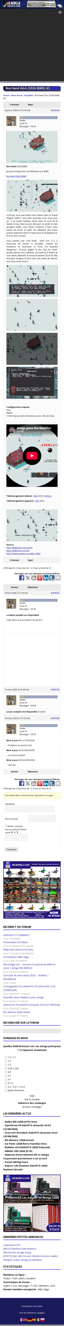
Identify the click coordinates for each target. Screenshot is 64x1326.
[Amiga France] (32, 7)
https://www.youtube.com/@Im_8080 (23, 553)
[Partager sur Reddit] (33, 577)
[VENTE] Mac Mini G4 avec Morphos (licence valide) (30, 1256)
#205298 (55, 718)
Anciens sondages (32, 1106)
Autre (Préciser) (16, 1090)
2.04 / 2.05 (13, 1068)
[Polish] (43, 1319)
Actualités (28, 95)
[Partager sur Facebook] (21, 577)
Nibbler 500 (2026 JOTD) (18, 1151)
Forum (6, 95)
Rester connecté (15, 826)
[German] (30, 1319)
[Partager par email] (58, 577)
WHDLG (48, 496)
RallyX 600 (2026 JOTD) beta (18, 949)
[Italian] (38, 1319)
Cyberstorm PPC (12, 1245)
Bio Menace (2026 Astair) (16, 1012)
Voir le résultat (32, 1099)
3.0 (9, 1072)
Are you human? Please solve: (16, 831)
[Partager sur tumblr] (52, 577)
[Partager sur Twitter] (27, 577)
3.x (9, 1079)
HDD (35, 496)
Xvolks (6, 1278)
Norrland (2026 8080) (16, 176)
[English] (25, 1319)
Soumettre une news (32, 1306)
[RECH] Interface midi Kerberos (19, 1248)
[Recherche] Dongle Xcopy (17, 1252)
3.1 (9, 1075)
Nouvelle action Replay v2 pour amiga (23, 997)
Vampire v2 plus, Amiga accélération (22, 1259)
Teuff (14, 1278)
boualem (31, 1278)
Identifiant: (10, 804)
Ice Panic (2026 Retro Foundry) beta (26, 1143)
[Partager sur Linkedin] (46, 577)
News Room (16, 95)
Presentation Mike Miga (16, 957)
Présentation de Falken (15, 942)
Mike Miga (43, 1289)
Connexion (11, 849)
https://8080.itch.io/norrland (19, 547)
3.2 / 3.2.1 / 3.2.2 (16, 1086)
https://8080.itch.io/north (17, 550)
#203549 (55, 110)
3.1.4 (10, 1083)
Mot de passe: (11, 818)
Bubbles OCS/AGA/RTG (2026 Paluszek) (27, 1147)
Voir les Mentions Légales (32, 1312)
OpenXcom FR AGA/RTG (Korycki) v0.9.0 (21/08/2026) (31, 1004)
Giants (21, 1278)
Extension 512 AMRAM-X (16, 935)
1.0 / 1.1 (12, 1057)
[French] (21, 1319)
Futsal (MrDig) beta (16, 1162)
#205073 (55, 593)
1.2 (9, 1061)
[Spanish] (34, 1319)
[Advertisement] (32, 49)
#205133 (55, 689)
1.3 (9, 1064)
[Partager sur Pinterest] (40, 577)
